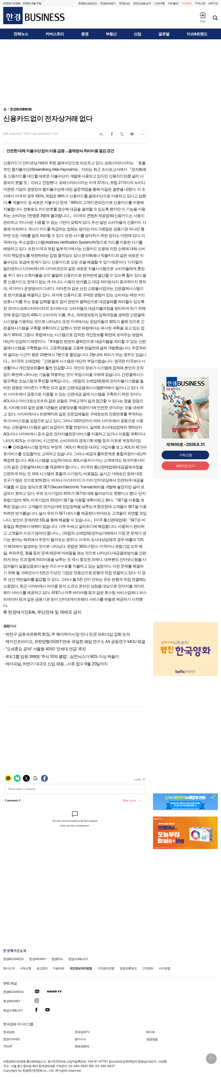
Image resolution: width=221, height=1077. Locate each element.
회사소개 (8, 968)
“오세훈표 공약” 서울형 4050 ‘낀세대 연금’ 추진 (45, 648)
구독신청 (200, 3)
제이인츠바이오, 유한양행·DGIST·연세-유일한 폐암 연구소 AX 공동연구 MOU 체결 (75, 641)
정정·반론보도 (128, 968)
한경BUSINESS (21, 109)
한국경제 (8, 1032)
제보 (187, 3)
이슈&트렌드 (197, 34)
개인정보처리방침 (80, 968)
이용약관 (58, 968)
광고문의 (42, 968)
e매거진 (213, 3)
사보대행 (159, 3)
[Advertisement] (110, 73)
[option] (185, 649)
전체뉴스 (21, 34)
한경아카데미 (11, 1039)
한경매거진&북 (11, 3)
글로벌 (163, 34)
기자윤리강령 (105, 968)
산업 (137, 34)
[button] (202, 17)
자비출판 (173, 3)
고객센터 (147, 968)
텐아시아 (80, 1039)
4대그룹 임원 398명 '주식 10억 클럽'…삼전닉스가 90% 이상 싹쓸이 (62, 656)
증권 (84, 34)
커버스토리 (55, 34)
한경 (87, 3)
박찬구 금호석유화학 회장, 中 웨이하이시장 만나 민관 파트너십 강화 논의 (67, 634)
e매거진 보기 (185, 466)
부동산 (111, 34)
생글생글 (152, 1039)
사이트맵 (164, 968)
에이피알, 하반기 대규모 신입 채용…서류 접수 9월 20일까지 (56, 663)
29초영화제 (82, 1046)
